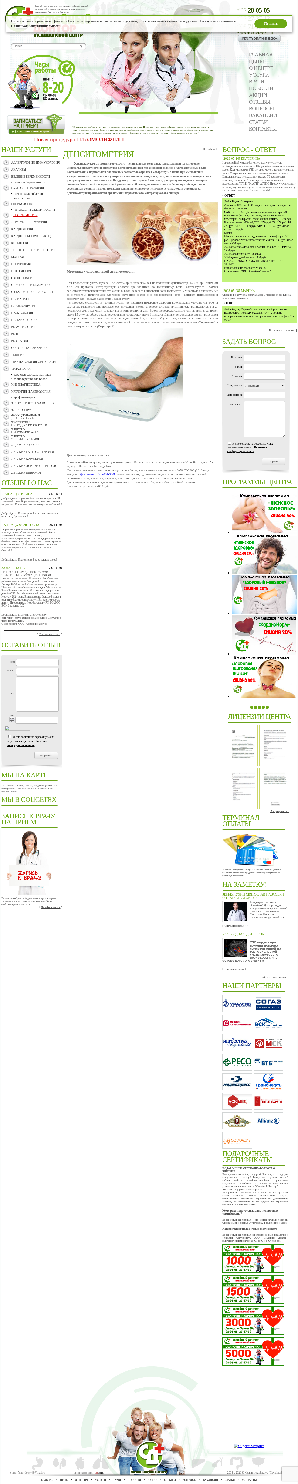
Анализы (18, 169)
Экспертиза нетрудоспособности (29, 424)
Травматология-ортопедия (33, 361)
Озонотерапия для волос (30, 379)
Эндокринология (25, 445)
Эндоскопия (22, 198)
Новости (261, 88)
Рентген (17, 334)
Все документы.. (279, 811)
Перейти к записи (51, 907)
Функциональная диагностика (25, 417)
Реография (19, 340)
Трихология (21, 368)
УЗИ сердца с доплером (243, 934)
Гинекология (22, 203)
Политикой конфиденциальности (35, 26)
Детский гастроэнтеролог (33, 451)
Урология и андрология (31, 391)
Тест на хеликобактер (28, 193)
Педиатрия (20, 299)
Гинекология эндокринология (34, 209)
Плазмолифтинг (24, 306)
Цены (256, 61)
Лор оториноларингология (33, 250)
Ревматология (23, 327)
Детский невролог (26, 472)
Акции (258, 95)
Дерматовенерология (29, 222)
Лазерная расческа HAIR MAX (32, 374)
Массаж (18, 257)
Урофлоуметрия (24, 397)
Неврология (21, 264)
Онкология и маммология (33, 285)
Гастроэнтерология (27, 188)
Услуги (259, 75)
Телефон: (237, 376)
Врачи (256, 81)
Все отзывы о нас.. (49, 634)
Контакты (263, 129)
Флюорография (23, 410)
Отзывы (259, 102)
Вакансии (263, 115)
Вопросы (261, 108)
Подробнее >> (211, 149)
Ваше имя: (237, 357)
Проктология (22, 313)
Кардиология (22, 229)
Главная (260, 54)
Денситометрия (24, 215)
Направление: (235, 385)
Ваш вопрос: (236, 404)
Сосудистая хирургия (29, 347)
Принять (271, 23)
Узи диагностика (25, 384)
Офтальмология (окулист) (32, 292)
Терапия (17, 354)
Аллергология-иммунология (35, 162)
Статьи (258, 122)
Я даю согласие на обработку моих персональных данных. (30, 741)
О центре (261, 68)
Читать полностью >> (236, 925)
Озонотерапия (22, 278)
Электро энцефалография (25, 438)
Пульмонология (24, 320)
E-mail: (239, 366)
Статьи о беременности (29, 182)
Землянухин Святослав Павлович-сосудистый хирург (253, 896)
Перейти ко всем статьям (272, 977)
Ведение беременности (30, 176)
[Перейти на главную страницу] (62, 35)
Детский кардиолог (27, 458)
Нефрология (21, 271)
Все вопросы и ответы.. (282, 330)
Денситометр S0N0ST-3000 (98, 474)
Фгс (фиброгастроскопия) (32, 403)
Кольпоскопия (23, 243)
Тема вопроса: (235, 394)
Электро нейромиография (25, 431)
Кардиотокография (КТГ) (31, 236)
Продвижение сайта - (89, 1472)
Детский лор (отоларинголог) (35, 465)
